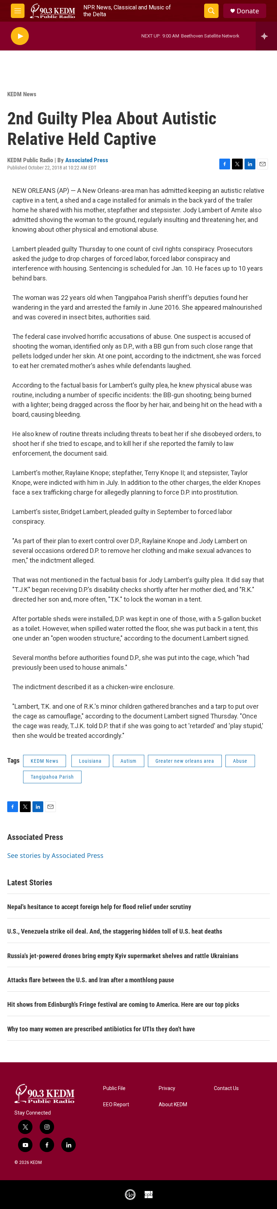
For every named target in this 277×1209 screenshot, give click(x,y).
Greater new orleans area (184, 761)
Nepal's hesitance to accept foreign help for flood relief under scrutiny (99, 907)
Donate (248, 11)
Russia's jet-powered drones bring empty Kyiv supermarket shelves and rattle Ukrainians (122, 956)
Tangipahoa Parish (52, 777)
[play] (20, 36)
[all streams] (266, 36)
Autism (128, 761)
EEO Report (116, 1104)
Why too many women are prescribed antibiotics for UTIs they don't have (101, 1029)
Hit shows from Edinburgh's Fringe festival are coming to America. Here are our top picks (123, 1004)
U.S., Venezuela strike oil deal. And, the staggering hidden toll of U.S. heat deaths (114, 931)
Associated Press (86, 160)
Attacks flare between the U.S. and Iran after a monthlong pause (90, 980)
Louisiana (90, 761)
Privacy (167, 1088)
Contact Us (226, 1088)
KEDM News (21, 94)
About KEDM (173, 1104)
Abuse (240, 761)
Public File (114, 1088)
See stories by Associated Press (55, 855)
